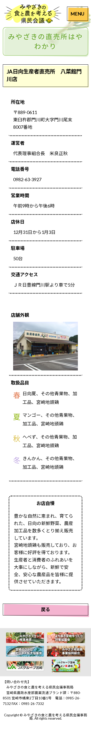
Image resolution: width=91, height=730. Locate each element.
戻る (45, 609)
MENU (77, 13)
